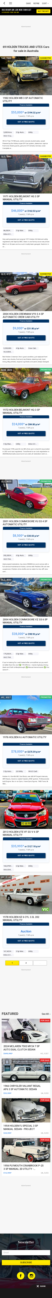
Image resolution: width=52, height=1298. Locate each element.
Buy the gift (43, 11)
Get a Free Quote (26, 122)
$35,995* (17, 846)
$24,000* (18, 424)
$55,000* (17, 112)
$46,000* (17, 210)
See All (45, 1014)
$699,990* (8, 1053)
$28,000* (18, 634)
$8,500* (18, 535)
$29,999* (7, 1133)
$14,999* (7, 1173)
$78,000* (17, 751)
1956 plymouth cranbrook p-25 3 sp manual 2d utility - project (23, 1169)
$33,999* (7, 1093)
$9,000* (18, 328)
